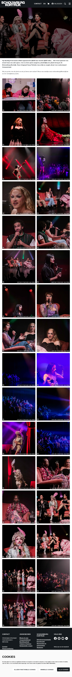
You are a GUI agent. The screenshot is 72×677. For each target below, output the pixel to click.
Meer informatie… (51, 663)
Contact (38, 3)
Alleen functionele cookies (24, 669)
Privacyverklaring (7, 648)
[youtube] (62, 638)
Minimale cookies (46, 669)
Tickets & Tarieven (25, 644)
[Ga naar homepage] (13, 3)
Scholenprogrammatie (44, 639)
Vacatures (40, 647)
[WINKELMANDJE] (48, 3)
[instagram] (59, 638)
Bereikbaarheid (24, 642)
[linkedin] (66, 638)
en (44, 3)
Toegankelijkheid (25, 640)
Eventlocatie (41, 641)
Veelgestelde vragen (26, 646)
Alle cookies (63, 669)
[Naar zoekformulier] (65, 3)
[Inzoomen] (3, 110)
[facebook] (55, 638)
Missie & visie (24, 638)
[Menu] (70, 3)
